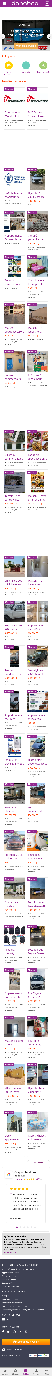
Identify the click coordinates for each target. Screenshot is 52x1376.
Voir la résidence (26, 47)
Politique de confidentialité (37, 1310)
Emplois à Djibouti (9, 1283)
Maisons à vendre (9, 1276)
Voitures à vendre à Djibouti (13, 1269)
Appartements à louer (10, 1273)
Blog (25, 1306)
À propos (5, 1296)
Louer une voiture (32, 1269)
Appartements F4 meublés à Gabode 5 (13, 239)
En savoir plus (10, 1253)
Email (7, 1320)
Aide (4, 1306)
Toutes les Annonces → (38, 1162)
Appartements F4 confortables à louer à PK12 (14, 997)
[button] (17, 1227)
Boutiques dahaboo (10, 1299)
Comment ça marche (15, 1306)
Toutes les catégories (10, 1286)
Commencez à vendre (27, 1342)
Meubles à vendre (9, 1280)
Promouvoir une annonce (12, 1303)
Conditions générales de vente (14, 1310)
